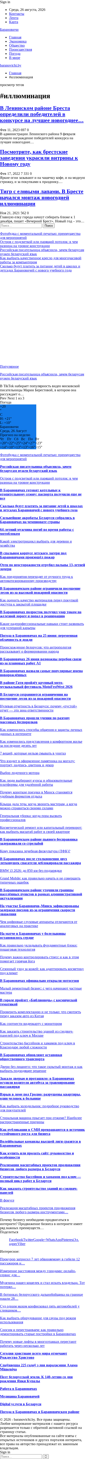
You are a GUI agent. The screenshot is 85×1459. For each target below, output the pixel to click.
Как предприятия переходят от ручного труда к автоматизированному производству (36, 579)
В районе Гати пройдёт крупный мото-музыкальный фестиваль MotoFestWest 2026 (36, 685)
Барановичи (9, 29)
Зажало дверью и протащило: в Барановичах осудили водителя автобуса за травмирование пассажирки (37, 1083)
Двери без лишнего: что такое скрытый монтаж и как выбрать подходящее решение (41, 1069)
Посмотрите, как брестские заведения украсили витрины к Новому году (39, 158)
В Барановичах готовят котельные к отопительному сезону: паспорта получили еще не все (41, 494)
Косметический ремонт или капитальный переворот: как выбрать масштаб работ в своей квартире (41, 830)
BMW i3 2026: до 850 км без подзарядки (31, 871)
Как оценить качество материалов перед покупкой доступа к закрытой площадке (39, 602)
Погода (14, 53)
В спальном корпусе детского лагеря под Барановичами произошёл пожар (33, 555)
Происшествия (20, 49)
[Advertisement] (42, 318)
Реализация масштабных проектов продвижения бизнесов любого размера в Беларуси (40, 1167)
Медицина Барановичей (19, 1396)
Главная (15, 37)
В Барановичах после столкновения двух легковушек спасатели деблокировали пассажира (40, 861)
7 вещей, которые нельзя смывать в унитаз (33, 753)
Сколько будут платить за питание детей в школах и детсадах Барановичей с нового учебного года (40, 268)
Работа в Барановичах (18, 1389)
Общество (17, 45)
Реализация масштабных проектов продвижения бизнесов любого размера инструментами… (37, 1210)
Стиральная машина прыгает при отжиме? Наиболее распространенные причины (41, 1120)
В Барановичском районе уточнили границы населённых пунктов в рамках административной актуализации (41, 894)
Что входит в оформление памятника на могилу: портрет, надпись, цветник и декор (37, 763)
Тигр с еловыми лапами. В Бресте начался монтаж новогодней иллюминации (41, 197)
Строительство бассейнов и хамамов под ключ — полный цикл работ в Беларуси (40, 1179)
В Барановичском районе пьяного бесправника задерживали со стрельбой (39, 841)
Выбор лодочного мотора (19, 773)
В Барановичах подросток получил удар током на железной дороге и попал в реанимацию (40, 614)
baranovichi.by (10, 65)
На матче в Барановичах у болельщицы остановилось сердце (33, 936)
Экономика (18, 41)
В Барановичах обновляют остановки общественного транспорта (31, 1057)
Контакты (16, 14)
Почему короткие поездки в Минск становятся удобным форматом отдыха (36, 794)
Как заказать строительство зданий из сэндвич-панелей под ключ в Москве (36, 1033)
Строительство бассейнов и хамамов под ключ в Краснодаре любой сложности (37, 1045)
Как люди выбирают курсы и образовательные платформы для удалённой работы (36, 782)
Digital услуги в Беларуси (20, 1404)
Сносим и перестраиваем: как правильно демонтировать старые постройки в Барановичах (38, 1332)
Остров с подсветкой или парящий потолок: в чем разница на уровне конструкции (39, 244)
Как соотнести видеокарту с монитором (31, 1024)
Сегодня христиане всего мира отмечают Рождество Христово (33, 1355)
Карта (13, 22)
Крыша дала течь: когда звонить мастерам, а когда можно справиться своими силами (38, 806)
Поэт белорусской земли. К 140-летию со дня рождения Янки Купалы (36, 1379)
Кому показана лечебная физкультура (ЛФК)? (35, 851)
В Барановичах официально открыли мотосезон (39, 981)
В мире (14, 58)
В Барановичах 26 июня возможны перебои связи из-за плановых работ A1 (40, 661)
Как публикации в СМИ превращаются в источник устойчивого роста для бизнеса (42, 1132)
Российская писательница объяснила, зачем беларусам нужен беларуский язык (35, 469)
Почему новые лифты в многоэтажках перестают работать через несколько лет (38, 1344)
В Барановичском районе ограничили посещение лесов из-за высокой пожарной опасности (40, 590)
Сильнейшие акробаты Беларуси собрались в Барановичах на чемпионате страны (37, 520)
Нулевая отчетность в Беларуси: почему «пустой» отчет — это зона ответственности (38, 708)
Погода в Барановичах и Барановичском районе (39, 1412)
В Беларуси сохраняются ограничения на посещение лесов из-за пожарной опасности (35, 696)
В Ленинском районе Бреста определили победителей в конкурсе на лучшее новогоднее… (42, 114)
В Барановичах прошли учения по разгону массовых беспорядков (35, 720)
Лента (13, 18)
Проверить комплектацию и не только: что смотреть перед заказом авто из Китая (40, 1014)
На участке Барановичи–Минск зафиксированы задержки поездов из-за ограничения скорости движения (39, 910)
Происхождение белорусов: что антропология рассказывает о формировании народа (35, 649)
